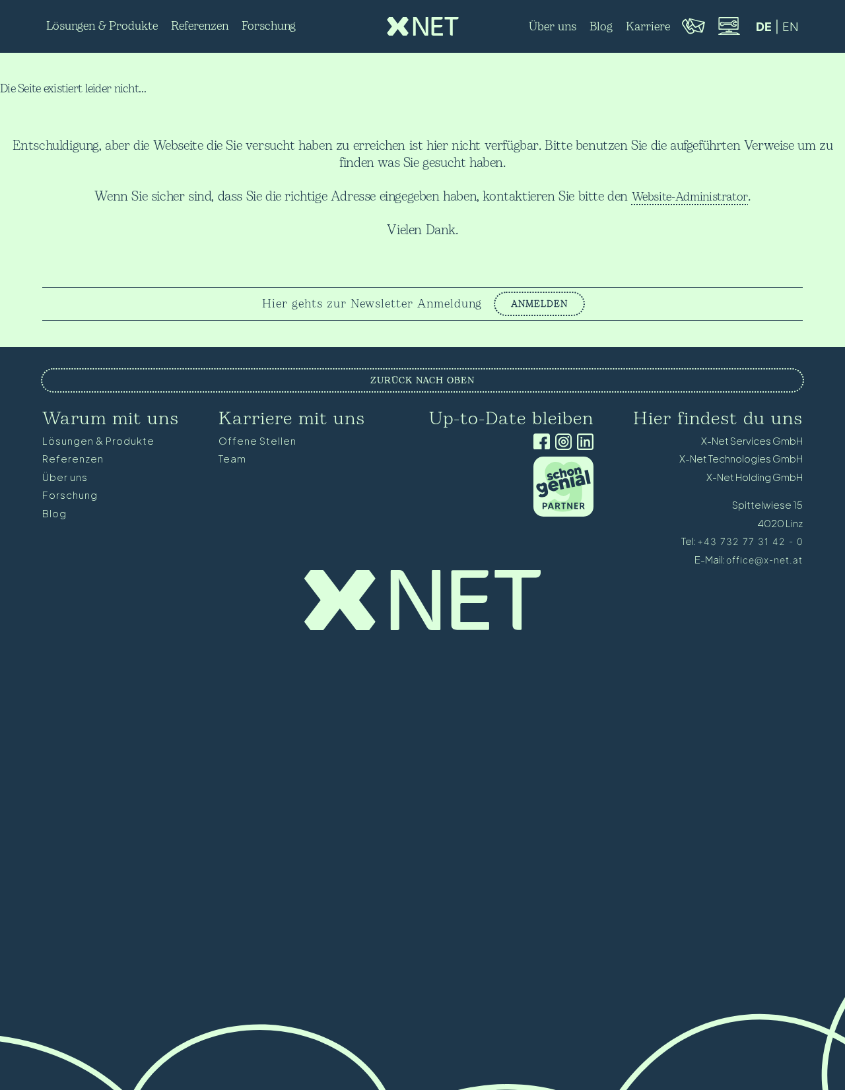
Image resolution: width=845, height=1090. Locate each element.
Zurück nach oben (422, 380)
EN (790, 27)
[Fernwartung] (728, 33)
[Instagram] (561, 443)
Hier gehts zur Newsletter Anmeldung (372, 304)
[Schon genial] (563, 513)
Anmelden (539, 304)
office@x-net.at (764, 559)
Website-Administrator (690, 197)
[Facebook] (539, 443)
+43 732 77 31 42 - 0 (750, 541)
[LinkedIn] (582, 443)
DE (764, 27)
